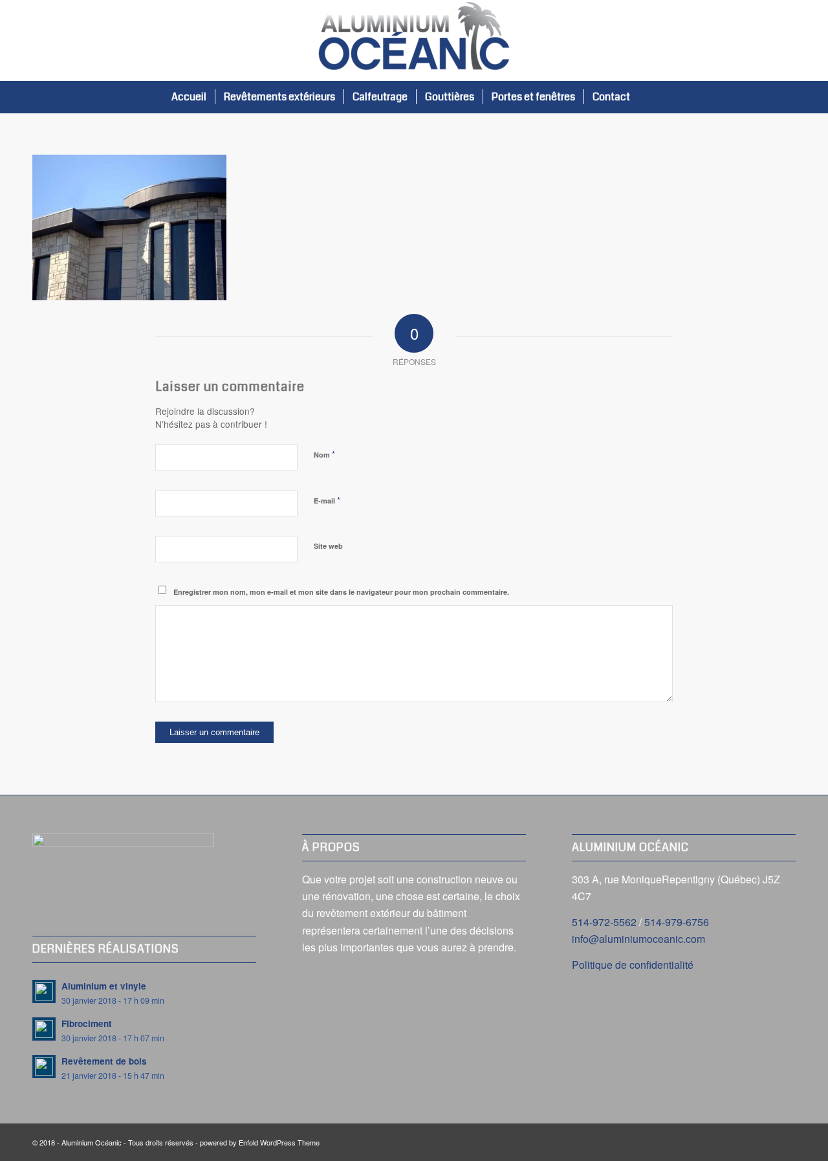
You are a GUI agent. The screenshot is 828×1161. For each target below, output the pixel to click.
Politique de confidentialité (632, 964)
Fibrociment (86, 1023)
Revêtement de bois (104, 1061)
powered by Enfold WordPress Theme (260, 1142)
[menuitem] (189, 97)
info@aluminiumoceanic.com (638, 938)
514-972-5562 (604, 921)
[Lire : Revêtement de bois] (44, 1066)
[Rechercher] (651, 97)
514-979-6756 (676, 921)
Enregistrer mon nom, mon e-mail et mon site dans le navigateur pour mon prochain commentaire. (341, 592)
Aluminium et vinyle (103, 986)
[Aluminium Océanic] (414, 40)
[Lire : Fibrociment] (44, 1029)
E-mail (327, 500)
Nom (324, 454)
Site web (328, 546)
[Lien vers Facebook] (786, 40)
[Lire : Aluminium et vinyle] (44, 991)
